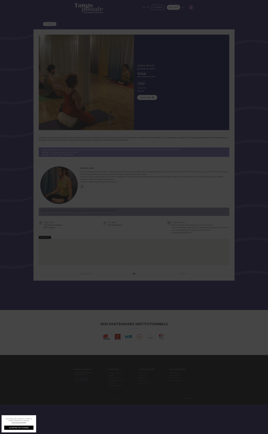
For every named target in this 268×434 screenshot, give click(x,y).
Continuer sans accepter (19, 422)
